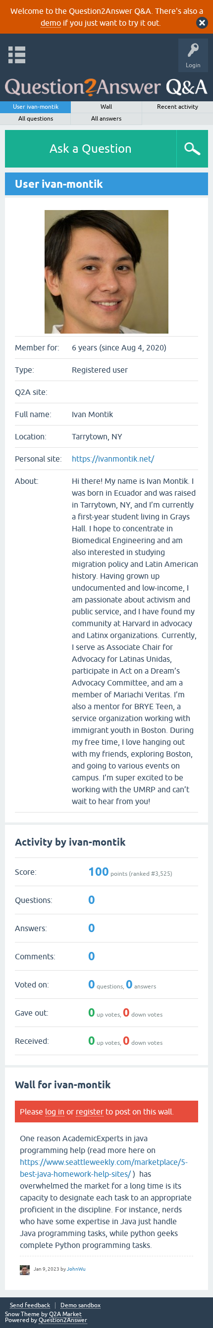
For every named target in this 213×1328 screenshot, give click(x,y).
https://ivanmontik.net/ (113, 458)
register (90, 1111)
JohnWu (76, 1269)
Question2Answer (63, 1320)
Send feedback (30, 1305)
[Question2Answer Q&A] (106, 84)
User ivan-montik (35, 106)
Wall (106, 106)
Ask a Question (91, 148)
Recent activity (177, 106)
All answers (106, 118)
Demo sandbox (80, 1305)
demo (51, 22)
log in (54, 1111)
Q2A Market (65, 1314)
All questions (35, 118)
